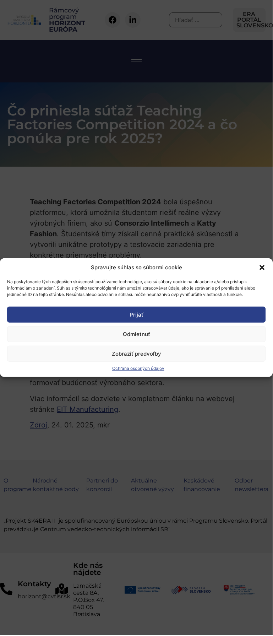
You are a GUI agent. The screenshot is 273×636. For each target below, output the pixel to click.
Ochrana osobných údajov (138, 368)
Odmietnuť (136, 333)
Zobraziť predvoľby (136, 353)
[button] (262, 267)
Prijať (136, 314)
